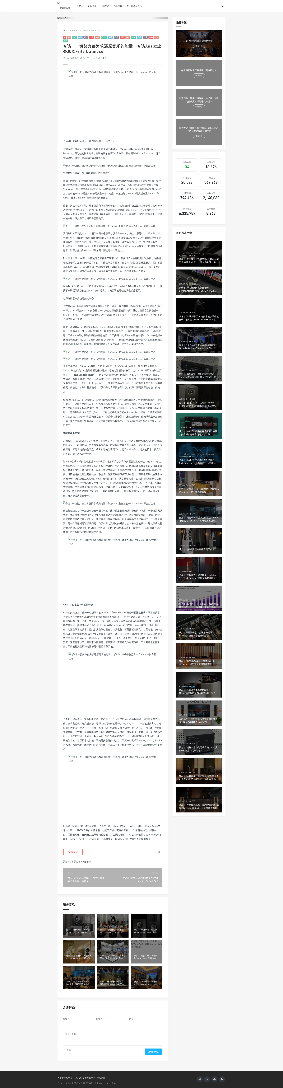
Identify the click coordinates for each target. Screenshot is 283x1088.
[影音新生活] (63, 6)
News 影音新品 (72, 58)
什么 (133, 37)
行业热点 (79, 6)
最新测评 (92, 6)
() (74, 852)
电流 (80, 37)
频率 (110, 37)
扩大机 (104, 37)
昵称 (66, 1018)
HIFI (69, 37)
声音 (128, 37)
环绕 (86, 37)
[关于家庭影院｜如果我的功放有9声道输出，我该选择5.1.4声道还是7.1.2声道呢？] (82, 861)
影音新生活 (76, 1083)
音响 (156, 37)
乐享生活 (105, 6)
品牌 (116, 37)
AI (64, 37)
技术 (91, 37)
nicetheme (113, 1083)
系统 (139, 37)
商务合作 (101, 1078)
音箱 (151, 37)
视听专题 (117, 6)
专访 (65, 41)
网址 (131, 1018)
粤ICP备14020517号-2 (89, 1083)
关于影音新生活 (134, 6)
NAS (74, 37)
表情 (68, 1050)
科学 (97, 37)
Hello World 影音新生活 (84, 1078)
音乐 (145, 37)
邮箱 (99, 1018)
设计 (122, 37)
